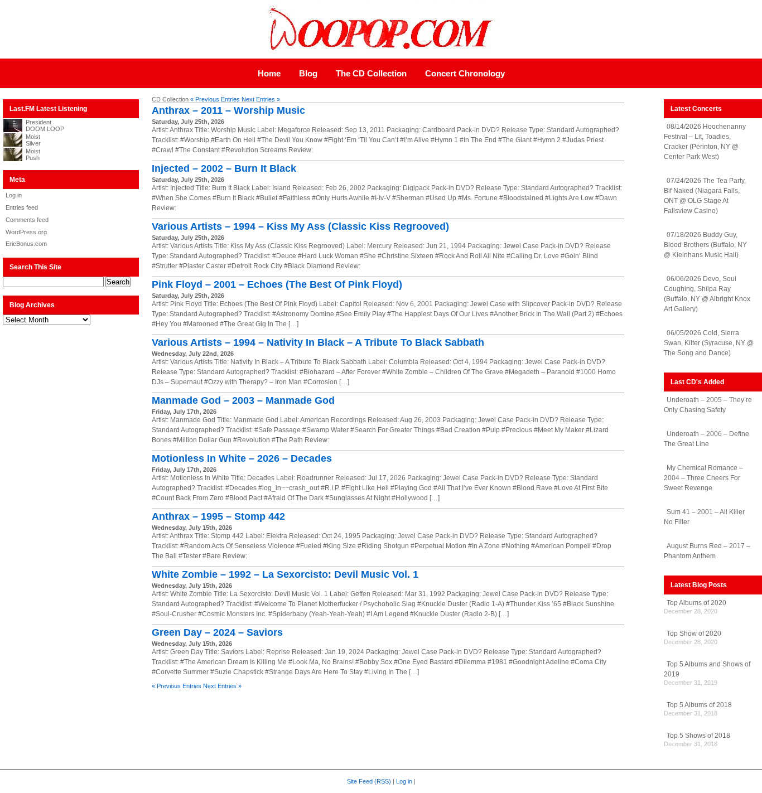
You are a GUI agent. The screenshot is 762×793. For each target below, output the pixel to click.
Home (269, 73)
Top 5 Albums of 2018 (699, 705)
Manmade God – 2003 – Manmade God (243, 400)
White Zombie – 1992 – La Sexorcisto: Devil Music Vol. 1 (285, 574)
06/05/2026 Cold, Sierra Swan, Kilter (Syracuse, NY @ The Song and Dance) (709, 343)
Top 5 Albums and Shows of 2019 (707, 669)
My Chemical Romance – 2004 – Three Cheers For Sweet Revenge (703, 478)
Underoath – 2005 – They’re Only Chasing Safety (708, 405)
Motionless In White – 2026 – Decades (242, 458)
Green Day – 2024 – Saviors (217, 632)
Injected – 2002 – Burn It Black (224, 168)
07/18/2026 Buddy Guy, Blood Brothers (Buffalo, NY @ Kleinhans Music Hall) (705, 245)
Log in (14, 195)
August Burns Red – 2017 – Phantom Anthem (707, 551)
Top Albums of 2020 (696, 603)
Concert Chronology (465, 73)
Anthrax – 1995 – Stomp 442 (218, 516)
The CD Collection (371, 73)
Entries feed (22, 207)
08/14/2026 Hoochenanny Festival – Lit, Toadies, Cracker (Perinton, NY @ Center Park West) (705, 142)
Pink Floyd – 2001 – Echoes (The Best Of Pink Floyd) (277, 284)
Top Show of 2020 (694, 633)
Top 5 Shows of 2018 (698, 735)
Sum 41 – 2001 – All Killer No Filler (704, 517)
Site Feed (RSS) (369, 781)
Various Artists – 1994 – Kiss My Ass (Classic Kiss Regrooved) (300, 226)
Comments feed (27, 219)
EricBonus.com (26, 243)
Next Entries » (261, 99)
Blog (308, 73)
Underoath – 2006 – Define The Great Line (706, 439)
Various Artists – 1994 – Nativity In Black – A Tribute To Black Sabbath (318, 342)
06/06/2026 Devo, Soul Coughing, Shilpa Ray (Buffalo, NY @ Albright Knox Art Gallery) (707, 294)
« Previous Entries (215, 99)
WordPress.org (26, 232)
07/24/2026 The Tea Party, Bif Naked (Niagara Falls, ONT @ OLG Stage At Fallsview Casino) (705, 196)
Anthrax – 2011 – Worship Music (228, 110)
